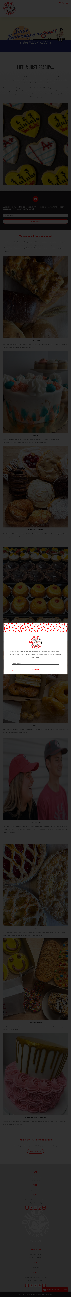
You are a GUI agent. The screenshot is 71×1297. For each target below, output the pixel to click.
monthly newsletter (27, 651)
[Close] (64, 625)
